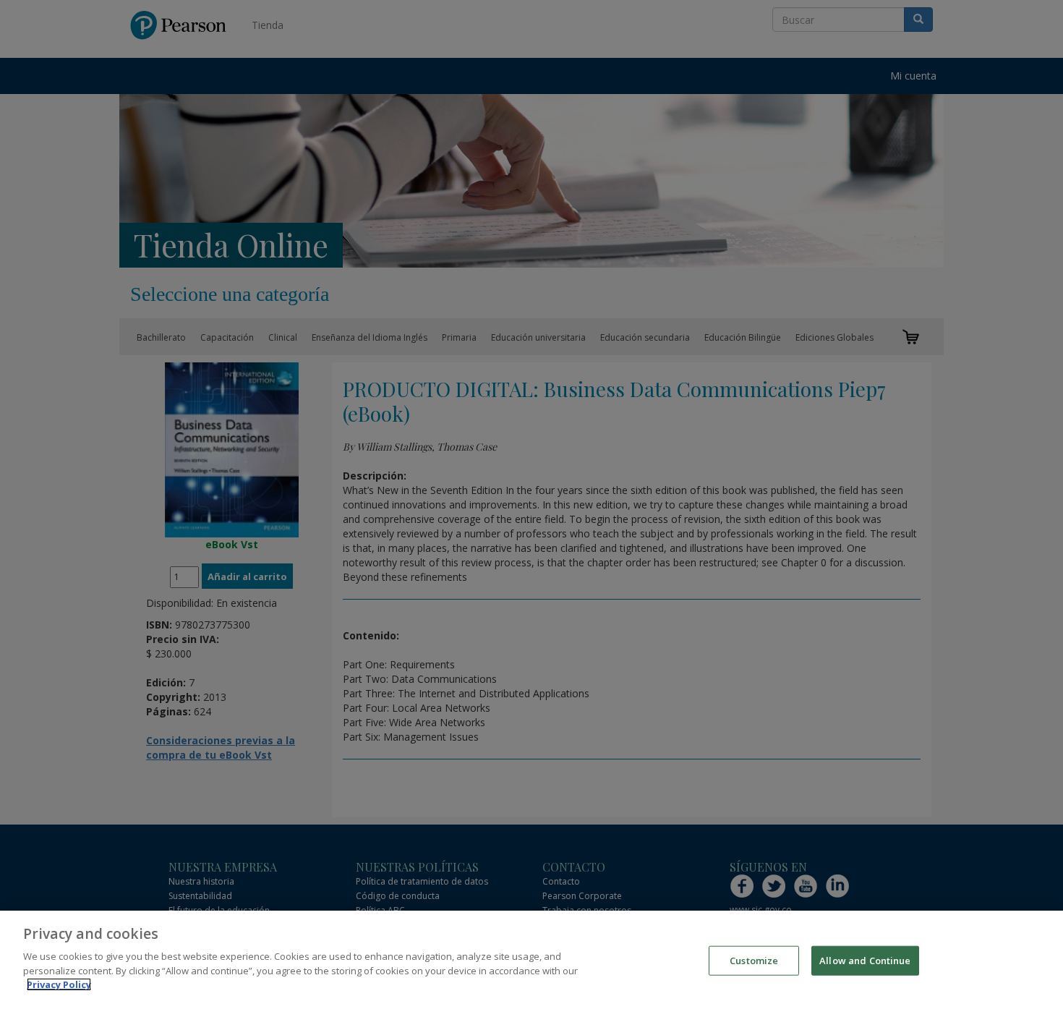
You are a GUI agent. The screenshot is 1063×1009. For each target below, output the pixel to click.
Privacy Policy (59, 984)
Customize (754, 959)
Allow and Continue (864, 959)
